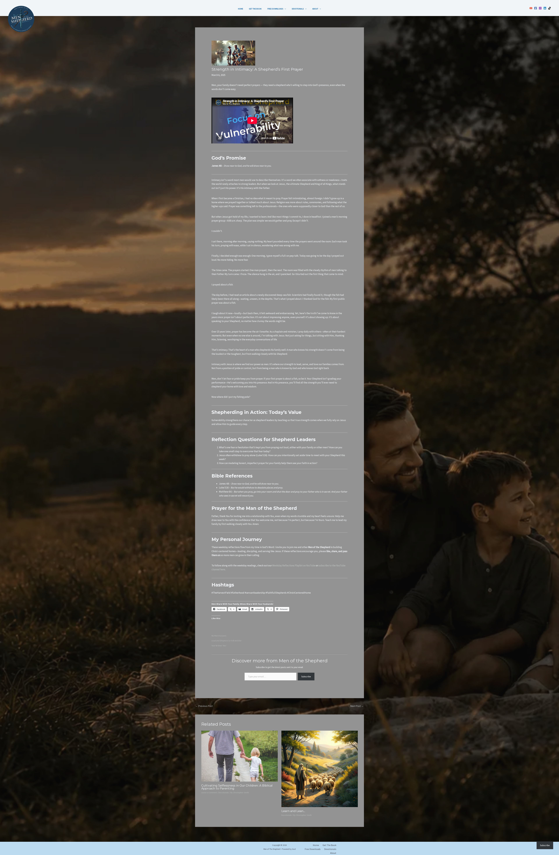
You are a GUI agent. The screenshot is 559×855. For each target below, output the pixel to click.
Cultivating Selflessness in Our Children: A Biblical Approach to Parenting (237, 787)
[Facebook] (535, 8)
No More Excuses (219, 635)
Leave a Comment (209, 792)
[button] (284, 8)
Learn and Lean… (293, 811)
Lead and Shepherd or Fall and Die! (226, 640)
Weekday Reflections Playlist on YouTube (293, 565)
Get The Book (255, 8)
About (315, 8)
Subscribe (306, 676)
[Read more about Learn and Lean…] (319, 768)
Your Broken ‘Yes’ (219, 645)
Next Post (357, 706)
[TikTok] (549, 8)
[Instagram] (540, 8)
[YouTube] (530, 8)
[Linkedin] (544, 8)
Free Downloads (275, 8)
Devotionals (298, 8)
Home (240, 8)
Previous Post (204, 706)
